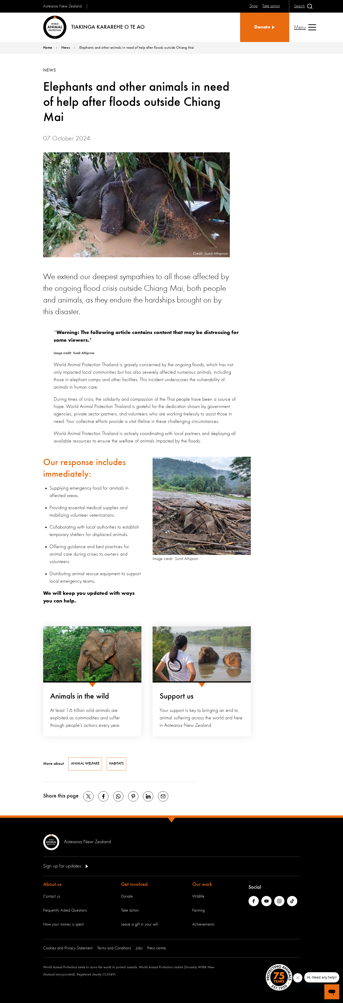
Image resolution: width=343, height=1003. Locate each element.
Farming (198, 910)
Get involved (134, 884)
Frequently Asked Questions (65, 910)
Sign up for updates (63, 866)
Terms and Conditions (114, 948)
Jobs (139, 948)
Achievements (203, 924)
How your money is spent (63, 924)
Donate (127, 896)
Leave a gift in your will (139, 924)
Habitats (116, 764)
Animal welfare (85, 764)
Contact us (51, 896)
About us (52, 884)
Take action (130, 910)
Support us (176, 696)
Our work (202, 884)
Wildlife (198, 896)
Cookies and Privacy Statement (68, 948)
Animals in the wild (79, 696)
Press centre (156, 948)
